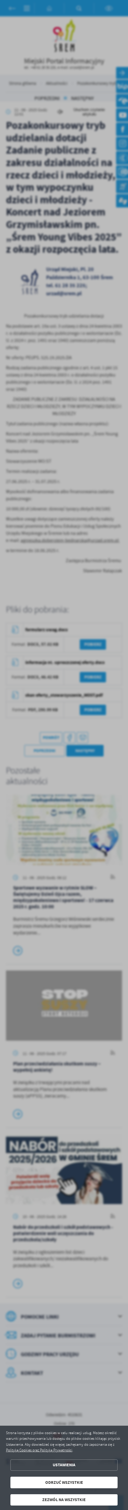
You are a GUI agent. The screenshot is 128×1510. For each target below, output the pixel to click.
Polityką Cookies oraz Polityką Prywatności (39, 1450)
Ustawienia (64, 1465)
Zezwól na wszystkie (64, 1500)
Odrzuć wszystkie (64, 1482)
